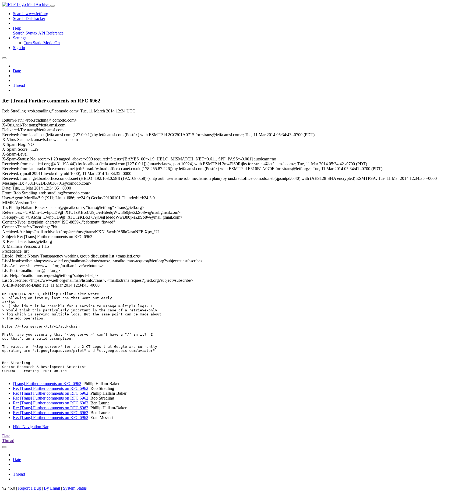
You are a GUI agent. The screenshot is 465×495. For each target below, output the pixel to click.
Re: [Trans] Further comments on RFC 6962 (50, 388)
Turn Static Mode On (42, 42)
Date (17, 70)
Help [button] (17, 28)
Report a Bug (29, 488)
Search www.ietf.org (30, 13)
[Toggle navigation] (52, 6)
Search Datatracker (29, 18)
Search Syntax (25, 33)
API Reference (51, 33)
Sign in (19, 47)
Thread (19, 85)
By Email (52, 488)
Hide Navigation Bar (30, 426)
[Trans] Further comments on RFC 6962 (47, 383)
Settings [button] (19, 38)
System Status (75, 488)
